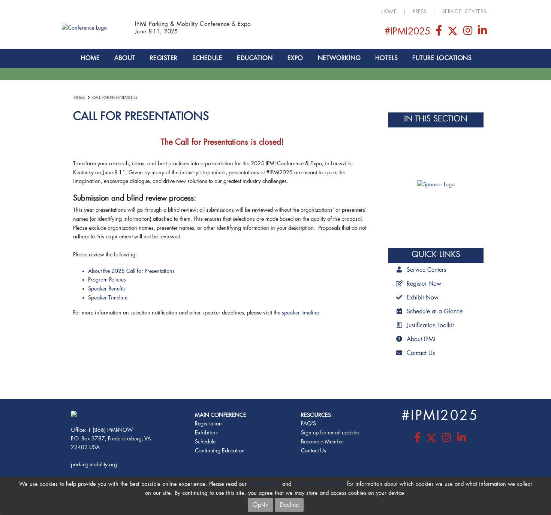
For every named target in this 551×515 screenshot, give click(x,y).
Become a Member (322, 442)
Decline (289, 505)
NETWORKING (339, 58)
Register (164, 58)
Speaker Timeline (107, 298)
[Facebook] (439, 32)
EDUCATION (255, 58)
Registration (208, 424)
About (124, 58)
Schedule (205, 442)
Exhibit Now (423, 298)
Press (419, 11)
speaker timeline (300, 313)
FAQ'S (308, 424)
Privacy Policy (264, 484)
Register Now (424, 284)
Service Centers (464, 11)
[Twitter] (453, 32)
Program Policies (107, 280)
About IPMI (421, 339)
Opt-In (260, 505)
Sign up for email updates (330, 433)
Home (389, 11)
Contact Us (421, 353)
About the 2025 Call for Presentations (131, 271)
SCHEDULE (207, 58)
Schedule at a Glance (435, 311)
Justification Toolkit (430, 325)
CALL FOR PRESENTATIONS (115, 98)
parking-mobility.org (94, 464)
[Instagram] (468, 32)
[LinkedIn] (482, 32)
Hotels (386, 58)
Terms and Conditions (319, 484)
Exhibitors (206, 433)
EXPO (295, 58)
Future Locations (442, 58)
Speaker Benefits (107, 289)
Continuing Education (220, 451)
